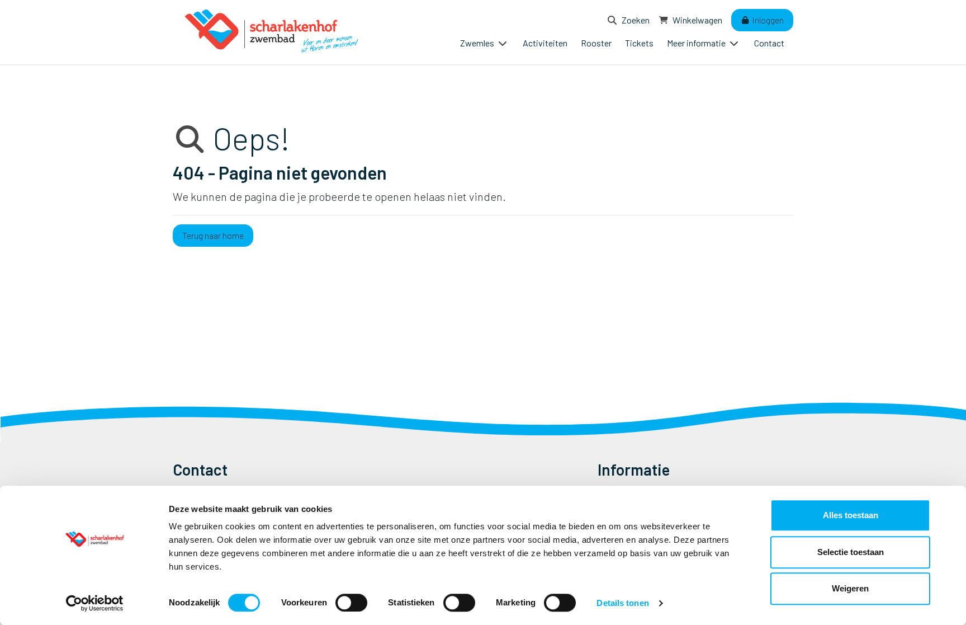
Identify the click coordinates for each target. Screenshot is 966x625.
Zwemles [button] (478, 42)
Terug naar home (213, 235)
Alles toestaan (850, 515)
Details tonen (622, 603)
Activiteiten (545, 42)
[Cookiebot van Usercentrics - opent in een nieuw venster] (95, 603)
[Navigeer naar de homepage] (274, 32)
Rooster (596, 42)
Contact (769, 42)
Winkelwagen (696, 20)
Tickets (639, 42)
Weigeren (850, 588)
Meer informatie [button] (697, 42)
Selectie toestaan (850, 552)
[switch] (351, 603)
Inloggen (767, 20)
